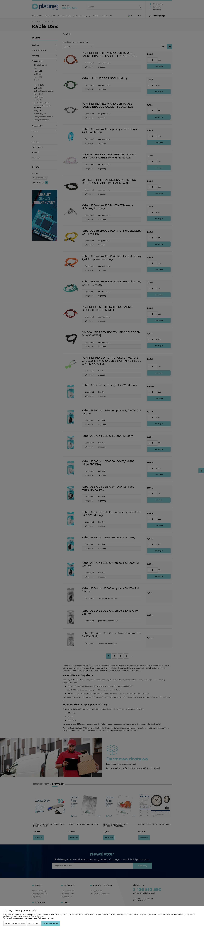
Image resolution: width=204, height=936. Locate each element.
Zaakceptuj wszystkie (50, 923)
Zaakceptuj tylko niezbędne (15, 923)
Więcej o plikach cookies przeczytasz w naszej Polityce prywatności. (28, 918)
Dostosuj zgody (33, 923)
